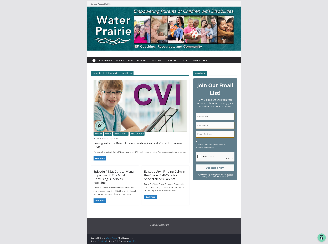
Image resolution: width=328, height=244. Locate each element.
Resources (142, 60)
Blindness (98, 134)
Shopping (156, 60)
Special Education (120, 134)
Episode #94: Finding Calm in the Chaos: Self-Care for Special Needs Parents (164, 175)
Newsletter (170, 60)
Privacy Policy (200, 60)
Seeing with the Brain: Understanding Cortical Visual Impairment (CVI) (139, 145)
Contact (185, 60)
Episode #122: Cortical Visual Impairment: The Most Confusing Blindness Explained (114, 177)
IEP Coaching (105, 60)
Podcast (120, 60)
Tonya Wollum (114, 138)
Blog (130, 60)
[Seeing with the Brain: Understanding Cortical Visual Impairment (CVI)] (140, 106)
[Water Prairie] (164, 8)
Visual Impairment (137, 134)
